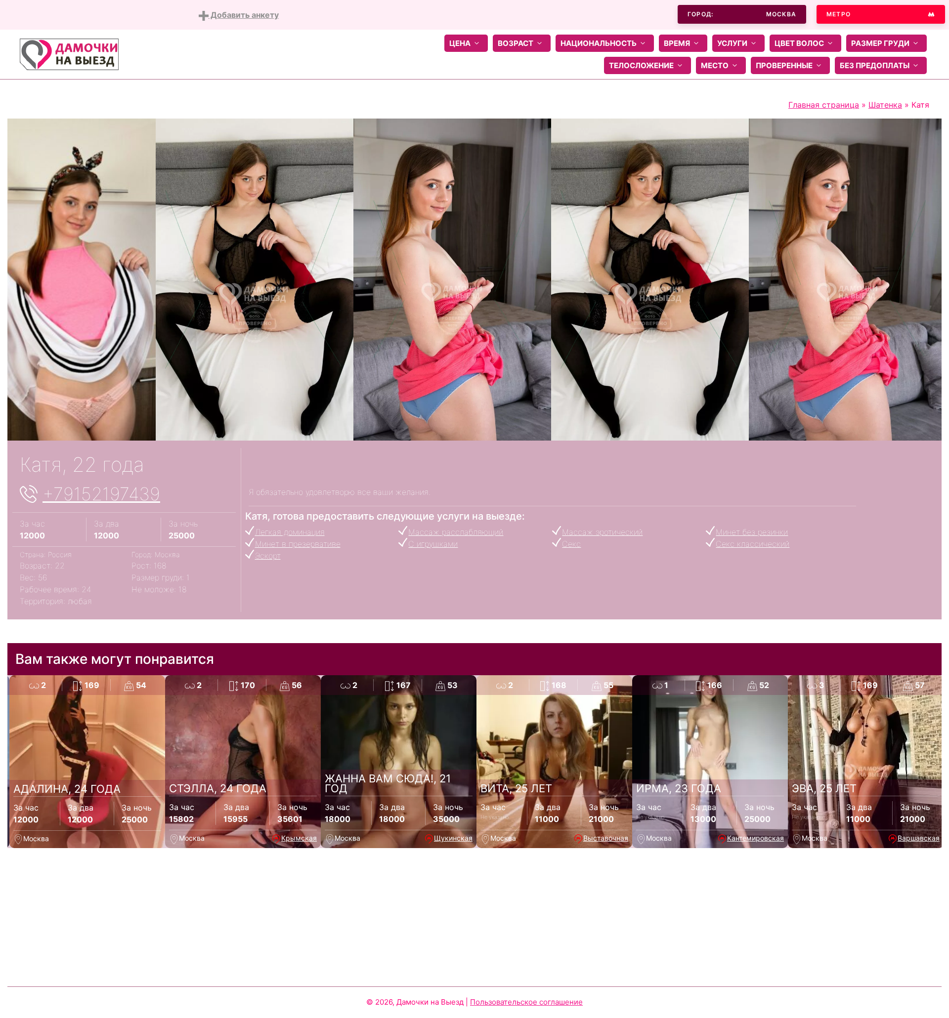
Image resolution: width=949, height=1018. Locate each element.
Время (677, 43)
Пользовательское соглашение (526, 1002)
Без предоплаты (874, 65)
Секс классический (752, 544)
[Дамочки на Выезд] (69, 53)
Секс (571, 544)
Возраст (515, 43)
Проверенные (784, 65)
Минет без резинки (752, 532)
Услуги (732, 43)
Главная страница (823, 105)
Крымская (299, 838)
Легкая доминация (290, 532)
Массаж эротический (602, 532)
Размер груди (880, 43)
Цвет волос (799, 43)
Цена (460, 43)
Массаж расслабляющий (455, 532)
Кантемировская (755, 838)
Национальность (599, 43)
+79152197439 (101, 494)
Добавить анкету (244, 15)
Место (715, 65)
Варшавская (919, 838)
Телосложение (641, 65)
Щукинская (453, 838)
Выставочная (605, 838)
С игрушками (433, 544)
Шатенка (885, 105)
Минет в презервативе (298, 544)
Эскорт (268, 556)
